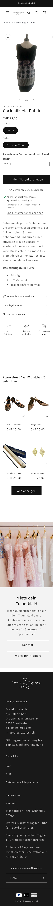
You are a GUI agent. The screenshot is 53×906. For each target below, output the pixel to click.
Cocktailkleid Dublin (24, 22)
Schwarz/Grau (16, 145)
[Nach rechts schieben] (34, 100)
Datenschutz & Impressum (22, 782)
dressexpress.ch (31, 901)
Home (7, 22)
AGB (8, 774)
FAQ (8, 766)
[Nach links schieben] (19, 100)
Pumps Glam (36, 425)
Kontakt (27, 645)
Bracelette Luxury (14, 473)
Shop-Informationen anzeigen (25, 212)
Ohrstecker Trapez (38, 473)
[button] (7, 13)
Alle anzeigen (26, 491)
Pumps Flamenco (14, 425)
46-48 (10, 130)
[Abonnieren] (43, 878)
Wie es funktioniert (28, 656)
